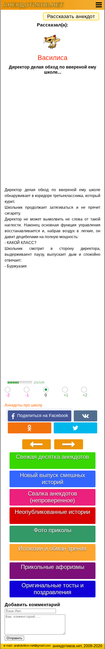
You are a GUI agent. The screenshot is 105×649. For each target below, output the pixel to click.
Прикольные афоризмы (52, 567)
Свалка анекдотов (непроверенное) (52, 497)
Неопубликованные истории (52, 512)
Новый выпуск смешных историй (52, 478)
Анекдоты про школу (23, 405)
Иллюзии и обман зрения (52, 548)
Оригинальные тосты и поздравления (52, 588)
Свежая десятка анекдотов (52, 456)
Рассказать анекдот (71, 16)
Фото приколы (52, 530)
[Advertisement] (52, 130)
